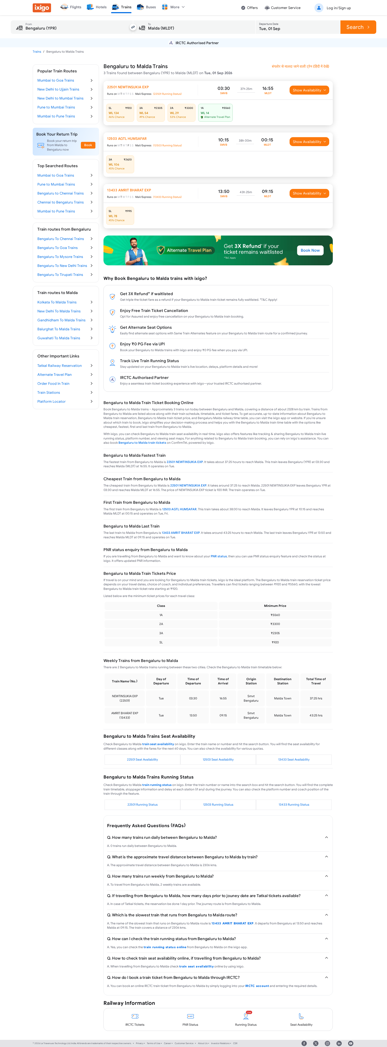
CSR (235, 1043)
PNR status (219, 556)
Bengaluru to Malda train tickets (142, 442)
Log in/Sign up (339, 8)
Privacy (139, 1043)
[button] (332, 7)
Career (167, 1043)
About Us (203, 1043)
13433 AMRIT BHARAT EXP (181, 532)
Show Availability (307, 90)
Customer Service (184, 1043)
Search (355, 27)
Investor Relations (220, 1043)
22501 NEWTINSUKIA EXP (185, 462)
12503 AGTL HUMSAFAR (179, 509)
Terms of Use (153, 1043)
